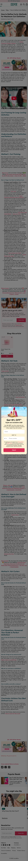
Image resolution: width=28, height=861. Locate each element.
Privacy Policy (21, 442)
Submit (14, 450)
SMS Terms (9, 443)
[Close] (24, 408)
